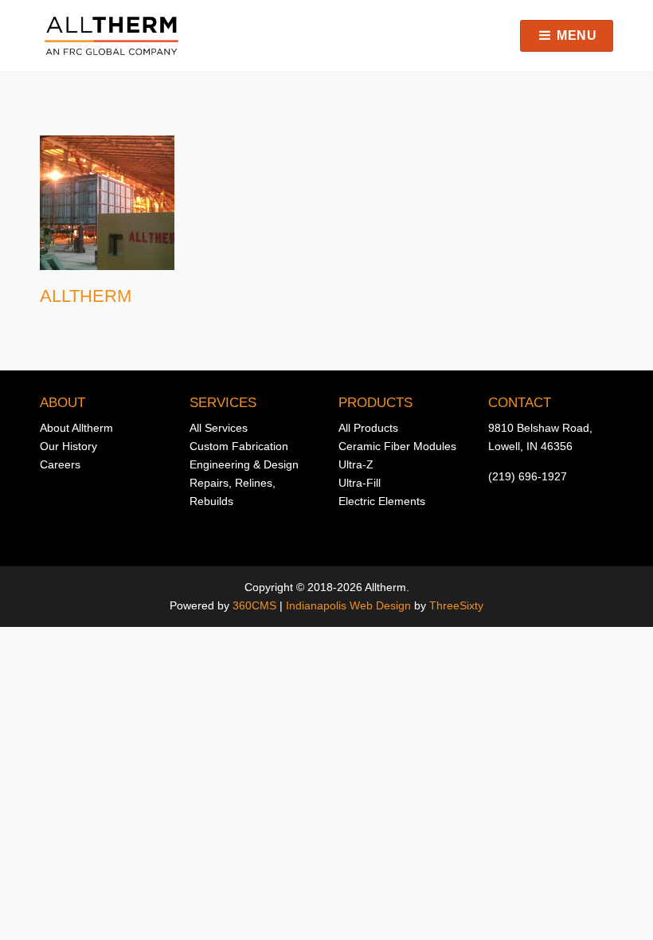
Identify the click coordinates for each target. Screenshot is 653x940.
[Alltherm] (111, 36)
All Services (219, 427)
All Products (368, 427)
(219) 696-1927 (527, 476)
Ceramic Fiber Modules (397, 446)
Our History (68, 446)
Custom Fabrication (239, 446)
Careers (60, 464)
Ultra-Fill (359, 482)
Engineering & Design (244, 464)
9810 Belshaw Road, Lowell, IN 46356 (540, 436)
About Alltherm (76, 427)
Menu (575, 35)
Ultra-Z (355, 464)
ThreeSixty (456, 605)
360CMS (254, 605)
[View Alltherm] (107, 202)
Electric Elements (381, 501)
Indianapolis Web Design (348, 605)
